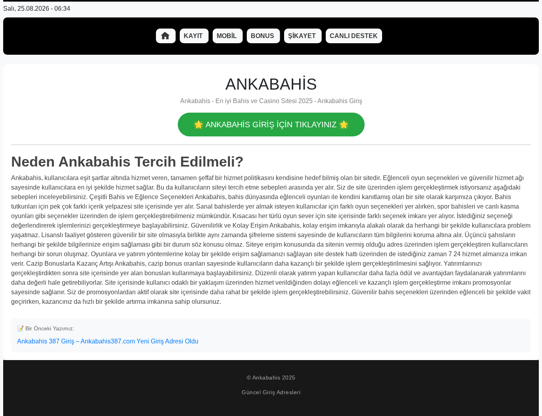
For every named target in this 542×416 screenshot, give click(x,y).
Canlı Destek (354, 36)
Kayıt (194, 36)
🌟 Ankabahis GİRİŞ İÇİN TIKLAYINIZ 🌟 (271, 124)
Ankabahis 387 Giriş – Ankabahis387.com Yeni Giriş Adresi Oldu (107, 341)
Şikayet (302, 36)
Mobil (227, 36)
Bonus (263, 36)
